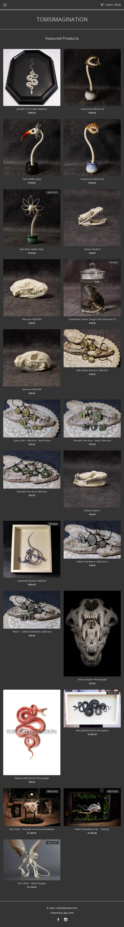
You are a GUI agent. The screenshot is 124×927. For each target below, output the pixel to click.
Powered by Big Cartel (62, 913)
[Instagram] (65, 920)
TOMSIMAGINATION (62, 19)
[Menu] (5, 5)
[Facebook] (58, 920)
